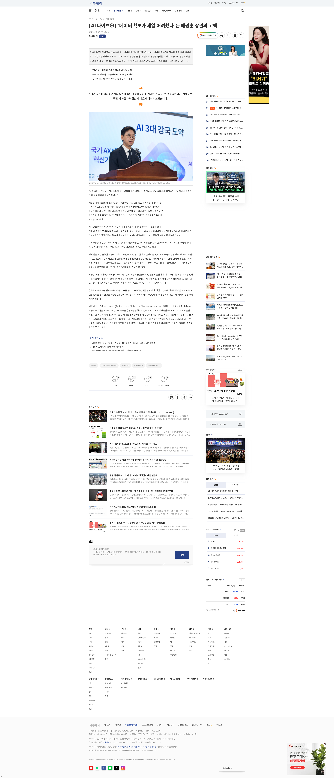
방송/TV (92, 688)
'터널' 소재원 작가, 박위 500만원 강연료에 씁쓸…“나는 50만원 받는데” (237, 121)
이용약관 (118, 725)
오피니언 (227, 629)
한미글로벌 (215, 562)
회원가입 (217, 3)
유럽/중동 (173, 655)
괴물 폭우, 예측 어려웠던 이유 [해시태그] (108, 347)
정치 (190, 629)
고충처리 (160, 725)
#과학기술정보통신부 (109, 365)
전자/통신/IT (118, 11)
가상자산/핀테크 (110, 655)
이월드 (213, 541)
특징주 (216, 485)
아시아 (172, 651)
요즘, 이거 (108, 688)
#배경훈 (93, 365)
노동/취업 (211, 646)
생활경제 (157, 642)
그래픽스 (108, 692)
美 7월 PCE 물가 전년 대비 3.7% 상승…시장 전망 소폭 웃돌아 (234, 128)
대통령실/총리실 (194, 633)
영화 (90, 692)
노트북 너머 (228, 659)
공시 (90, 633)
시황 (90, 638)
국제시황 (91, 668)
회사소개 (107, 725)
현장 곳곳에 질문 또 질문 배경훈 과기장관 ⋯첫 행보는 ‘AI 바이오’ (117, 350)
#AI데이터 (125, 365)
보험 (106, 642)
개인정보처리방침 (131, 725)
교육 (209, 638)
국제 (171, 629)
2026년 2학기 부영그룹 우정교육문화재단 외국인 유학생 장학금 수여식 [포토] (226, 469)
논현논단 (227, 633)
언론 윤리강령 (121, 747)
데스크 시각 (228, 646)
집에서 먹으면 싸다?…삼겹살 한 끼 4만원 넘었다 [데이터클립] (137, 522)
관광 (90, 683)
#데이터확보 (138, 365)
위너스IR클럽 (175, 679)
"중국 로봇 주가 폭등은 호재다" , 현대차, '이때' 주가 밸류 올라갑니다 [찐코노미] (225, 199)
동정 (209, 659)
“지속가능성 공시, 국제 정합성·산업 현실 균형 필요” (230, 160)
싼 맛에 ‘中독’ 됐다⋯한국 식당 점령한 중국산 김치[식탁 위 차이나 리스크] (230, 287)
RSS (242, 3)
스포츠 (91, 705)
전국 (209, 651)
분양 (122, 646)
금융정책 (108, 633)
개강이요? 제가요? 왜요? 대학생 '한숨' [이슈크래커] (133, 507)
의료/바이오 (166, 11)
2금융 (107, 646)
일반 (187, 11)
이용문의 (170, 725)
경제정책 (157, 633)
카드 (106, 651)
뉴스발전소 (109, 679)
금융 (106, 629)
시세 (90, 642)
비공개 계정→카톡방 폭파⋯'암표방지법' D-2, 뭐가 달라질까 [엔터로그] (141, 491)
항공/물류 (147, 11)
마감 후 (226, 651)
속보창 (224, 3)
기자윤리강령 (132, 747)
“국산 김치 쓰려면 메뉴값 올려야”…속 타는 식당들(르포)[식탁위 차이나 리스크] (230, 277)
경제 (155, 629)
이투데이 (92, 19)
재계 (108, 11)
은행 (106, 638)
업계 (122, 638)
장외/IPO (92, 646)
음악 (90, 696)
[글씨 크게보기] (242, 35)
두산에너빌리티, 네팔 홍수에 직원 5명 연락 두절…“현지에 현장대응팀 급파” (239, 134)
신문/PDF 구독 (233, 3)
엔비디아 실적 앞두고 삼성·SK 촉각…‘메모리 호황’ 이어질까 (136, 428)
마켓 (90, 629)
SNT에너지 (215, 568)
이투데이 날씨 (191, 679)
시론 (225, 642)
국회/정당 (192, 638)
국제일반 (173, 638)
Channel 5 (158, 679)
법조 (209, 633)
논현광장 (227, 638)
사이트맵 (219, 725)
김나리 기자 (93, 36)
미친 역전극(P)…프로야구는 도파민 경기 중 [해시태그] (134, 444)
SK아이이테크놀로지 (218, 548)
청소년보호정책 (147, 725)
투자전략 (235, 485)
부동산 (123, 629)
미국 (171, 642)
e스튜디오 (124, 683)
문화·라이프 (93, 679)
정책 (122, 642)
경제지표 (157, 638)
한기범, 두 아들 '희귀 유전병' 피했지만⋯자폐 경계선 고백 (232, 153)
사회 (209, 629)
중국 (171, 646)
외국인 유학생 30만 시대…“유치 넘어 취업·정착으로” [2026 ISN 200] (142, 412)
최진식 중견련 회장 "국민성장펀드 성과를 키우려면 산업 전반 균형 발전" (230, 349)
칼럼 (225, 655)
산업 (97, 10)
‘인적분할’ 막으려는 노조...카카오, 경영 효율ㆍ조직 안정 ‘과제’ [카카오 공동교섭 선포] (230, 328)
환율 (90, 663)
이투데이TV (125, 679)
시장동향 (124, 633)
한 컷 (106, 696)
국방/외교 (192, 642)
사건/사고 (211, 642)
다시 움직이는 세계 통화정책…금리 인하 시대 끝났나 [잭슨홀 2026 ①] (237, 140)
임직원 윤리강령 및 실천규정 (148, 747)
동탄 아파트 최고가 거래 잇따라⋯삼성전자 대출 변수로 (134, 475)
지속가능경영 (207, 679)
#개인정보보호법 (154, 365)
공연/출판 (92, 700)
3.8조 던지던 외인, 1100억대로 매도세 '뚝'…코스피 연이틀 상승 (138, 459)
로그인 (210, 3)
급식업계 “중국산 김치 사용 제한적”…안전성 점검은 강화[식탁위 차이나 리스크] (230, 267)
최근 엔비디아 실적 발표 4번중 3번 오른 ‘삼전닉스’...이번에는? (234, 101)
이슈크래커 (108, 683)
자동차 (129, 11)
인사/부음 (211, 655)
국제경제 (173, 633)
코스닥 (235, 535)
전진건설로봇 (215, 555)
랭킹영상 (124, 688)
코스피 (216, 535)
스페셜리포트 (142, 679)
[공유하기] (222, 35)
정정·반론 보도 (183, 725)
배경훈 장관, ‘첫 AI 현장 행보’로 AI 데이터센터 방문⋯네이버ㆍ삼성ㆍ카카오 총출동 (123, 343)
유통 (156, 11)
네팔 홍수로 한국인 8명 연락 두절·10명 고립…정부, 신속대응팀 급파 (236, 114)
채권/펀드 (92, 659)
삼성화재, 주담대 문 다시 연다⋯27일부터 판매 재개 (233, 108)
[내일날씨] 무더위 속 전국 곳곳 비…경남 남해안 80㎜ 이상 (233, 147)
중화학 (138, 11)
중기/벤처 (178, 11)
